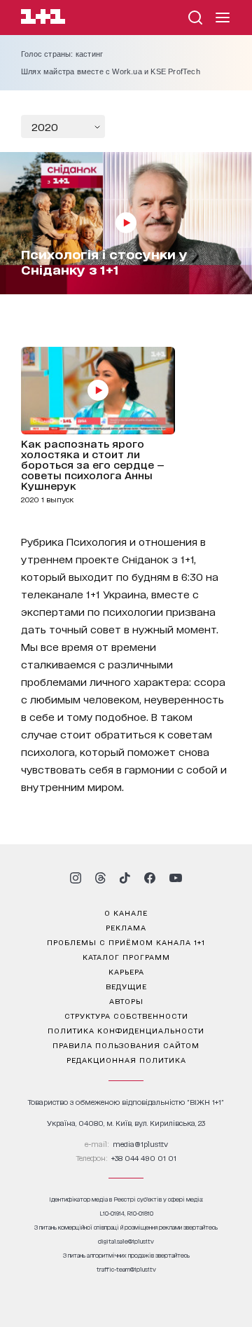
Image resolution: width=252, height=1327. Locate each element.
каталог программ (126, 956)
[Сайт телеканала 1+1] (43, 18)
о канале (126, 912)
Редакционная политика (126, 1059)
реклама (126, 927)
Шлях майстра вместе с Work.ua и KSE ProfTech (110, 71)
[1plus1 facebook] (149, 877)
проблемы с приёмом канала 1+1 (126, 941)
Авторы (126, 1000)
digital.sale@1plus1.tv (126, 1241)
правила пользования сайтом (126, 1044)
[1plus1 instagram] (75, 877)
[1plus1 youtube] (175, 878)
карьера (126, 971)
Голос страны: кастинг (62, 54)
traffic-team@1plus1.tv (126, 1269)
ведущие (126, 986)
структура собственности (126, 1015)
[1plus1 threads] (100, 877)
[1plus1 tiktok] (125, 877)
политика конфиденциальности (126, 1030)
